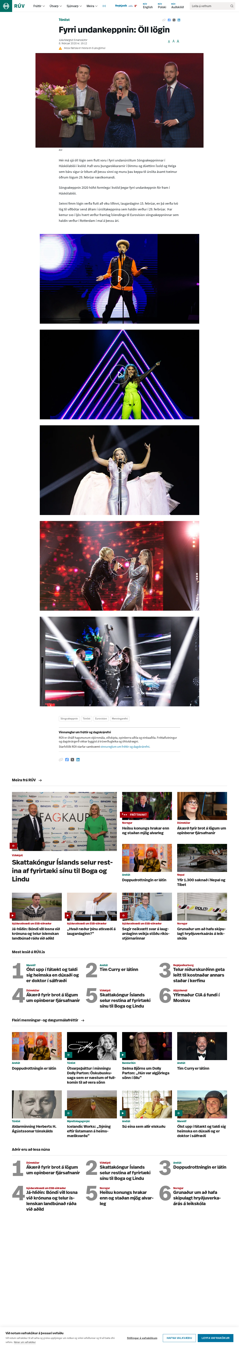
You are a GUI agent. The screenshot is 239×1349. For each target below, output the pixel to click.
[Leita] (232, 6)
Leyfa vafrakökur (215, 1338)
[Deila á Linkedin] (179, 20)
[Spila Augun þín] (119, 470)
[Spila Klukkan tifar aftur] (119, 566)
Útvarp (54, 5)
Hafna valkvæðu (179, 1338)
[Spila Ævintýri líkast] (119, 279)
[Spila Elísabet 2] (119, 374)
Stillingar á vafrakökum (142, 1338)
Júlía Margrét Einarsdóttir (73, 40)
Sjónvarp (72, 5)
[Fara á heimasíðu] (15, 6)
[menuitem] (43, 6)
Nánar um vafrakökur (25, 1342)
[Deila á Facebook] (169, 20)
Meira (90, 5)
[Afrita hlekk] (164, 20)
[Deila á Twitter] (174, 20)
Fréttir (37, 5)
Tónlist (64, 20)
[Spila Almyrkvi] (119, 661)
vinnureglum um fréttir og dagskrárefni (124, 747)
